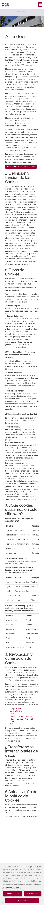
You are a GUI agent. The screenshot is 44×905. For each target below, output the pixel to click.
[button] (3, 21)
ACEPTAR (22, 900)
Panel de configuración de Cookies (21, 166)
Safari (12, 724)
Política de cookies (11, 887)
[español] (19, 11)
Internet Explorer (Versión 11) (21, 716)
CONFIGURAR (12, 893)
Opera (12, 721)
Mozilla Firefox (16, 711)
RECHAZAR (32, 893)
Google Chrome (16, 709)
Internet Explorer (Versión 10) (22, 719)
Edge (12, 714)
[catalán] (24, 11)
